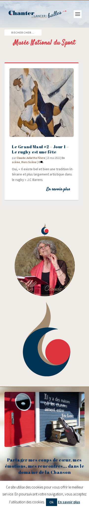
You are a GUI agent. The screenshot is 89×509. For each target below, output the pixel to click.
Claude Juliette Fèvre (31, 158)
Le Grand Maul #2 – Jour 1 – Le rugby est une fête (40, 149)
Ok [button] (51, 502)
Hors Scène (29, 162)
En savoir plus (58, 189)
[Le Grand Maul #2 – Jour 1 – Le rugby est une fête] (41, 102)
